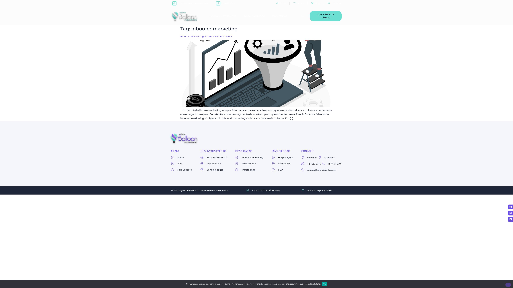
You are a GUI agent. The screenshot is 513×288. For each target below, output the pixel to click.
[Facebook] (510, 207)
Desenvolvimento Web (223, 16)
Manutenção (279, 16)
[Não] (508, 285)
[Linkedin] (510, 219)
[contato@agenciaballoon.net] (174, 3)
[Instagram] (510, 213)
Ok (324, 284)
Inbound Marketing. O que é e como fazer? (206, 36)
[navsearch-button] (301, 16)
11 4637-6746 (228, 3)
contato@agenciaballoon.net (193, 3)
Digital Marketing (254, 16)
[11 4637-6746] (218, 3)
